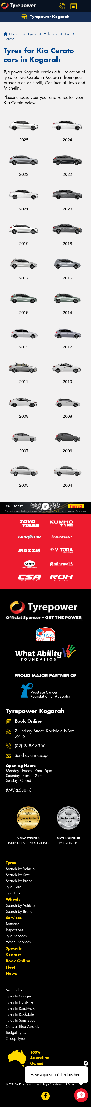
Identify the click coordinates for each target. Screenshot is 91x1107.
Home (13, 34)
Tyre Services (16, 936)
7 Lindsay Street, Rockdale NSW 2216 (44, 733)
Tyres (11, 862)
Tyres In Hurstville (19, 1002)
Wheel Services (18, 942)
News (11, 973)
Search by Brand (19, 881)
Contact (13, 954)
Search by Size (18, 874)
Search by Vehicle (20, 868)
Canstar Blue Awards (22, 1026)
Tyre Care (13, 887)
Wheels (13, 899)
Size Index (14, 990)
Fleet (10, 967)
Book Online (18, 960)
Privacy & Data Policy (33, 1084)
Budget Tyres (16, 1032)
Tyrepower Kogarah (49, 16)
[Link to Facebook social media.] (45, 1096)
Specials (14, 948)
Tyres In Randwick (20, 1008)
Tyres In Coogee (19, 996)
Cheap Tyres (15, 1038)
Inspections (14, 930)
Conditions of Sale (62, 1084)
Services (14, 917)
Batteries (12, 923)
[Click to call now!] (61, 6)
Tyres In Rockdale (20, 1014)
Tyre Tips (13, 893)
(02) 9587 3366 (30, 745)
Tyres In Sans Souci (21, 1020)
